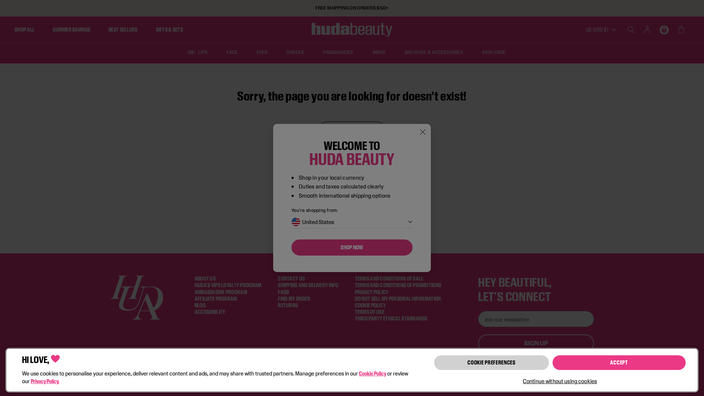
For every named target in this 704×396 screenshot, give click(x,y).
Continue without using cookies (560, 381)
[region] (352, 370)
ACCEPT (619, 362)
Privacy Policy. (45, 381)
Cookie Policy (372, 373)
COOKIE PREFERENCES (491, 362)
